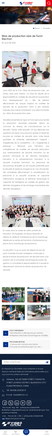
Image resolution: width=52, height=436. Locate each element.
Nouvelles (46, 28)
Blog (13, 407)
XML (17, 407)
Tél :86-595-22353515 (16, 390)
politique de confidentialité (29, 407)
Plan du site (6, 407)
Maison (37, 28)
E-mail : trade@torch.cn (17, 395)
